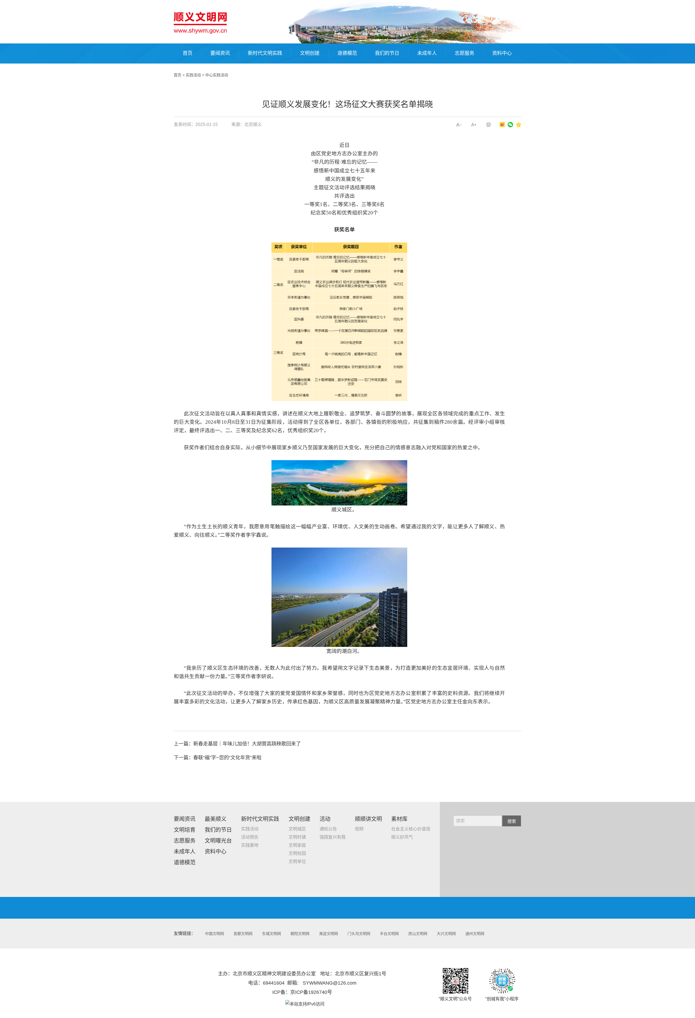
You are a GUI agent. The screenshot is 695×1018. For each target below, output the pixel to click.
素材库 (399, 819)
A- (459, 124)
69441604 (274, 983)
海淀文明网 (328, 933)
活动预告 (249, 837)
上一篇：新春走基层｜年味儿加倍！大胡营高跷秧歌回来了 (237, 744)
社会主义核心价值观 (410, 829)
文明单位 (297, 861)
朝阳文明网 (299, 933)
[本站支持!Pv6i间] (304, 1004)
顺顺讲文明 (368, 819)
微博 (502, 124)
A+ (473, 124)
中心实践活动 (216, 75)
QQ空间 (518, 124)
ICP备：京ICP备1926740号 (302, 992)
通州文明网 (474, 933)
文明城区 (297, 829)
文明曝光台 (218, 841)
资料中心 (502, 53)
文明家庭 (297, 845)
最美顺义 (215, 819)
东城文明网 (271, 933)
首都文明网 (242, 933)
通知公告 (328, 829)
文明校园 (297, 853)
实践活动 (193, 75)
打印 (488, 124)
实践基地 (249, 845)
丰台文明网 (389, 933)
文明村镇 (297, 837)
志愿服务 (464, 53)
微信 (510, 124)
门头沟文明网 (359, 933)
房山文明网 (417, 933)
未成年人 (427, 53)
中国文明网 (214, 933)
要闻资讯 (220, 53)
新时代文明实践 (265, 53)
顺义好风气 (402, 837)
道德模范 (347, 53)
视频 (359, 829)
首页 (187, 53)
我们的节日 (387, 53)
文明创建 (310, 53)
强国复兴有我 (333, 837)
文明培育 (184, 830)
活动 (325, 819)
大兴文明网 (446, 933)
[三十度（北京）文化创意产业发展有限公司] (200, 23)
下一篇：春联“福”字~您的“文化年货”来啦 (217, 757)
